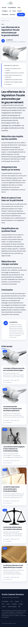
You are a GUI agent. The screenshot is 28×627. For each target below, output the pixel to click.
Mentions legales (12, 606)
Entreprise (5, 14)
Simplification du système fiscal (13, 79)
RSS (19, 606)
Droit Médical (12, 7)
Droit (14, 11)
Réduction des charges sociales (13, 82)
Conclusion (8, 84)
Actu (19, 7)
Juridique (4, 11)
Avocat (19, 11)
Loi (10, 11)
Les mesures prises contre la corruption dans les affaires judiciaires (12, 408)
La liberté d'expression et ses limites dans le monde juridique (11, 489)
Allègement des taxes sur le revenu (14, 73)
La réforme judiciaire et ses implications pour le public (13, 566)
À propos (12, 14)
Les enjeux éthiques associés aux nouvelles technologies (13, 369)
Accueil (4, 7)
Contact (21, 14)
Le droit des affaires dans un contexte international (12, 528)
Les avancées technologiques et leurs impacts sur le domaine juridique (14, 449)
